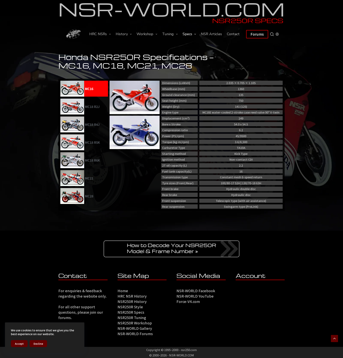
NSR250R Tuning (132, 317)
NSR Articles (211, 34)
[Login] (277, 34)
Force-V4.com (188, 301)
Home (123, 290)
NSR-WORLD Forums (135, 333)
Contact (233, 34)
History (122, 34)
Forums (257, 34)
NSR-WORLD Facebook (195, 290)
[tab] (84, 89)
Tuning (168, 34)
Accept (19, 343)
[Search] (272, 34)
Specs (187, 34)
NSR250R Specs (131, 312)
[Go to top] (334, 338)
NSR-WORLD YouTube (195, 296)
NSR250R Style (130, 306)
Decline (38, 343)
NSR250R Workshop (135, 322)
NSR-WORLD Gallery (135, 328)
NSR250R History (132, 301)
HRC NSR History (132, 296)
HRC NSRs (98, 34)
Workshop (145, 34)
